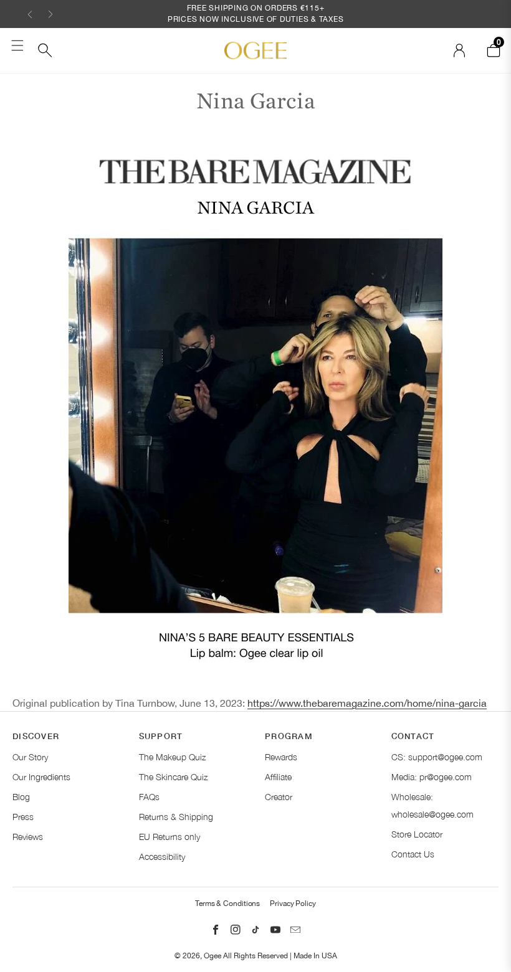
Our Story (30, 757)
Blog (21, 796)
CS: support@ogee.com (436, 757)
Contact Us (412, 854)
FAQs (149, 796)
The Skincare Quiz (173, 776)
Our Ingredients (41, 776)
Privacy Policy (293, 903)
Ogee (212, 955)
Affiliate (278, 776)
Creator (278, 796)
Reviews (27, 836)
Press (23, 816)
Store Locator (416, 834)
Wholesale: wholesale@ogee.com (432, 805)
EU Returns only (169, 836)
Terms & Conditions (227, 903)
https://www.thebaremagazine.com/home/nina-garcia (367, 703)
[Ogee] (255, 50)
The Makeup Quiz (172, 757)
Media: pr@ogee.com (431, 776)
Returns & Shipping (176, 816)
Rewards (281, 757)
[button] (30, 14)
